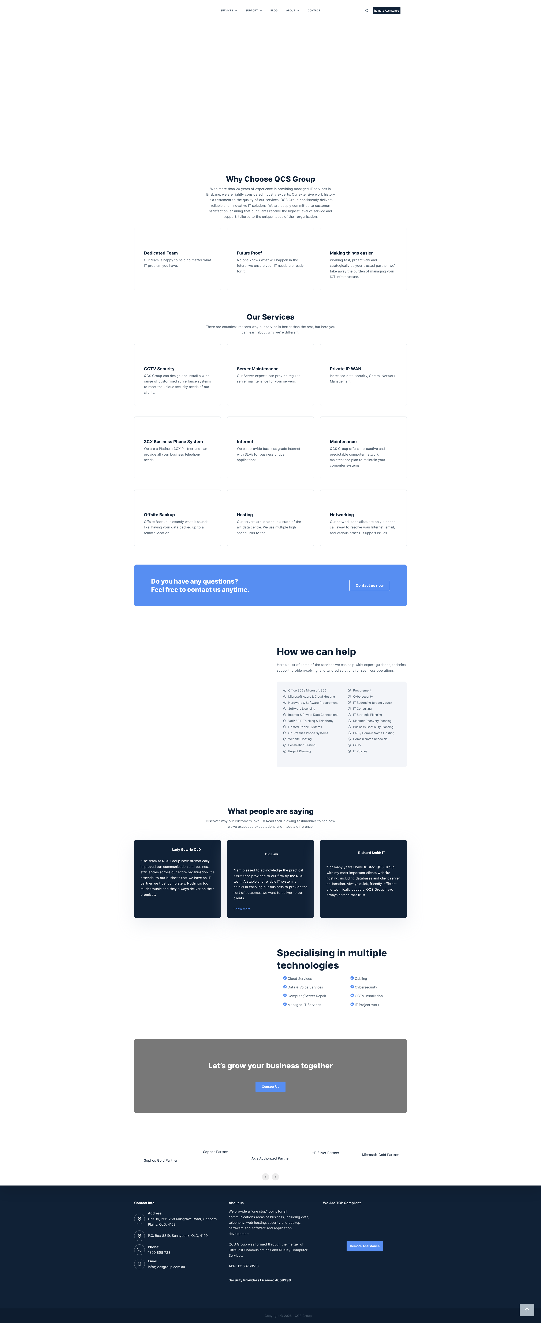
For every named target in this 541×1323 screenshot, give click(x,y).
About (290, 10)
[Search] (367, 10)
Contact (314, 10)
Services (227, 10)
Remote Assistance (386, 10)
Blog (273, 10)
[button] (140, 95)
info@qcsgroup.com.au (166, 1267)
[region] (270, 95)
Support (252, 10)
